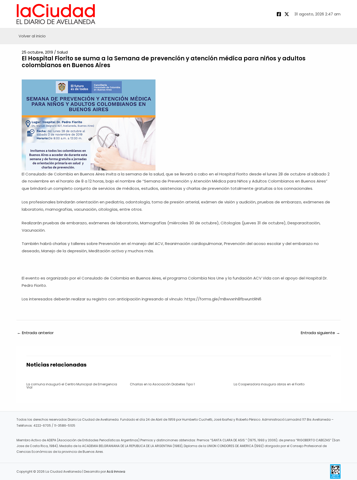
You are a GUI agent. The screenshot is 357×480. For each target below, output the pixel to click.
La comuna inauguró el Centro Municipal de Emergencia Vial (71, 386)
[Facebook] (279, 14)
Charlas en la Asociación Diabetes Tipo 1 (162, 384)
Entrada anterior (35, 332)
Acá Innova (116, 471)
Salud (62, 52)
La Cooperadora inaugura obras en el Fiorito (269, 384)
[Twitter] (286, 14)
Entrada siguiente (320, 332)
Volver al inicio (32, 36)
